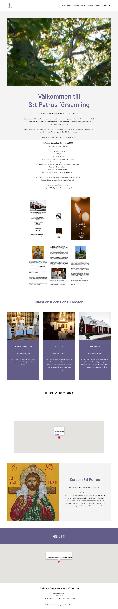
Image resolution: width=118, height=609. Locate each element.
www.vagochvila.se (68, 159)
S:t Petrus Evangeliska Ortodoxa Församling (59, 588)
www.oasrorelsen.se (73, 164)
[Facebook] (110, 5)
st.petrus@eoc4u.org (59, 593)
